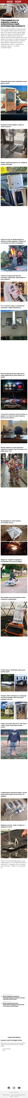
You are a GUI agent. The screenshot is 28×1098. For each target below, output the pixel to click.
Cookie (11, 1096)
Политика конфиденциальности (18, 1094)
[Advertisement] (14, 64)
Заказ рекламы (6, 1094)
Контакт (16, 1096)
